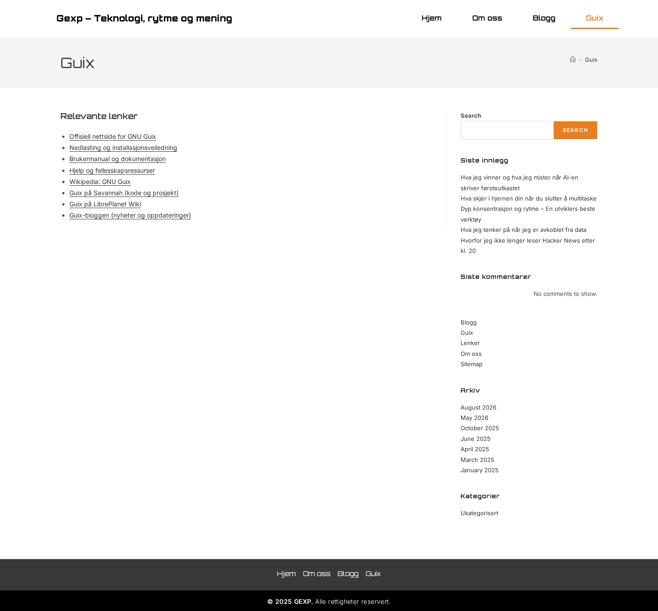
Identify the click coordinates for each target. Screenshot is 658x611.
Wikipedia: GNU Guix (100, 181)
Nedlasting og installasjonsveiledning (123, 147)
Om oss (487, 17)
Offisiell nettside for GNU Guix (112, 136)
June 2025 (476, 438)
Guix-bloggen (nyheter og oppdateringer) (130, 215)
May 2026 (474, 417)
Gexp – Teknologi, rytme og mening (144, 18)
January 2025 (480, 470)
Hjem (432, 17)
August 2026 (478, 407)
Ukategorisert (479, 513)
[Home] (573, 59)
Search (471, 115)
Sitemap (472, 363)
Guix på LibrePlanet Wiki (105, 204)
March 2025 (477, 459)
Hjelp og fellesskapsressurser (112, 170)
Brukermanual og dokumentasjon (117, 158)
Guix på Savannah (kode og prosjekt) (124, 193)
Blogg (544, 17)
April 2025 (475, 449)
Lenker (470, 342)
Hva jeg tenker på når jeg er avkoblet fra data (523, 229)
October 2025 (480, 428)
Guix (594, 17)
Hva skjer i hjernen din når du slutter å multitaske (529, 198)
